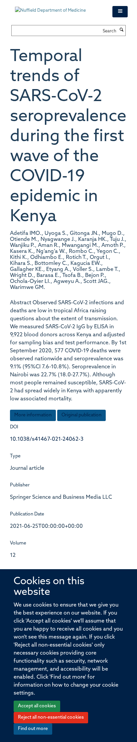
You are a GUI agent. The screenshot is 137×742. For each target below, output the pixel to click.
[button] (120, 11)
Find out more (33, 728)
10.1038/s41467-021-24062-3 (46, 439)
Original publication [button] (81, 415)
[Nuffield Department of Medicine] (58, 7)
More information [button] (33, 415)
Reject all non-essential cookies (51, 717)
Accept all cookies (37, 706)
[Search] (121, 30)
